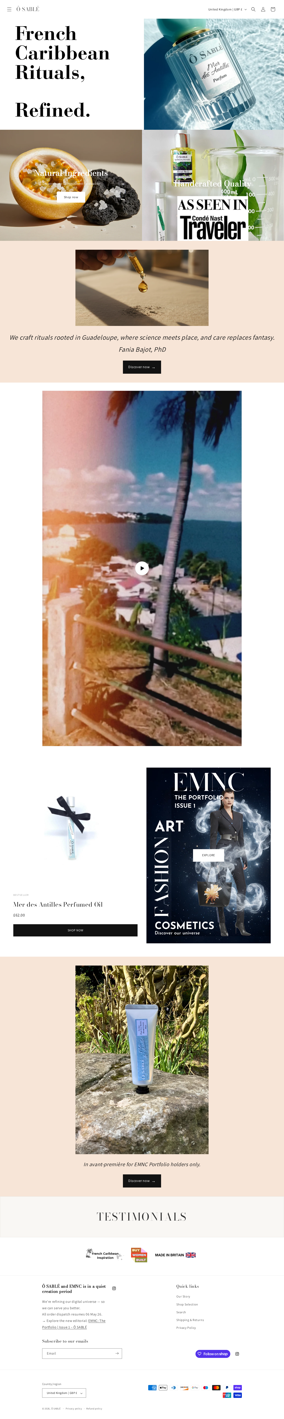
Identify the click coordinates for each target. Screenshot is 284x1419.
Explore (208, 855)
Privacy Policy (186, 1328)
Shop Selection (187, 1304)
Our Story (183, 1297)
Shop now (71, 197)
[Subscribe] (117, 1353)
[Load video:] (142, 568)
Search (181, 1312)
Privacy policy (74, 1408)
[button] (9, 9)
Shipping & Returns (190, 1320)
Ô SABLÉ (56, 1408)
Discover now (142, 367)
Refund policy (94, 1408)
